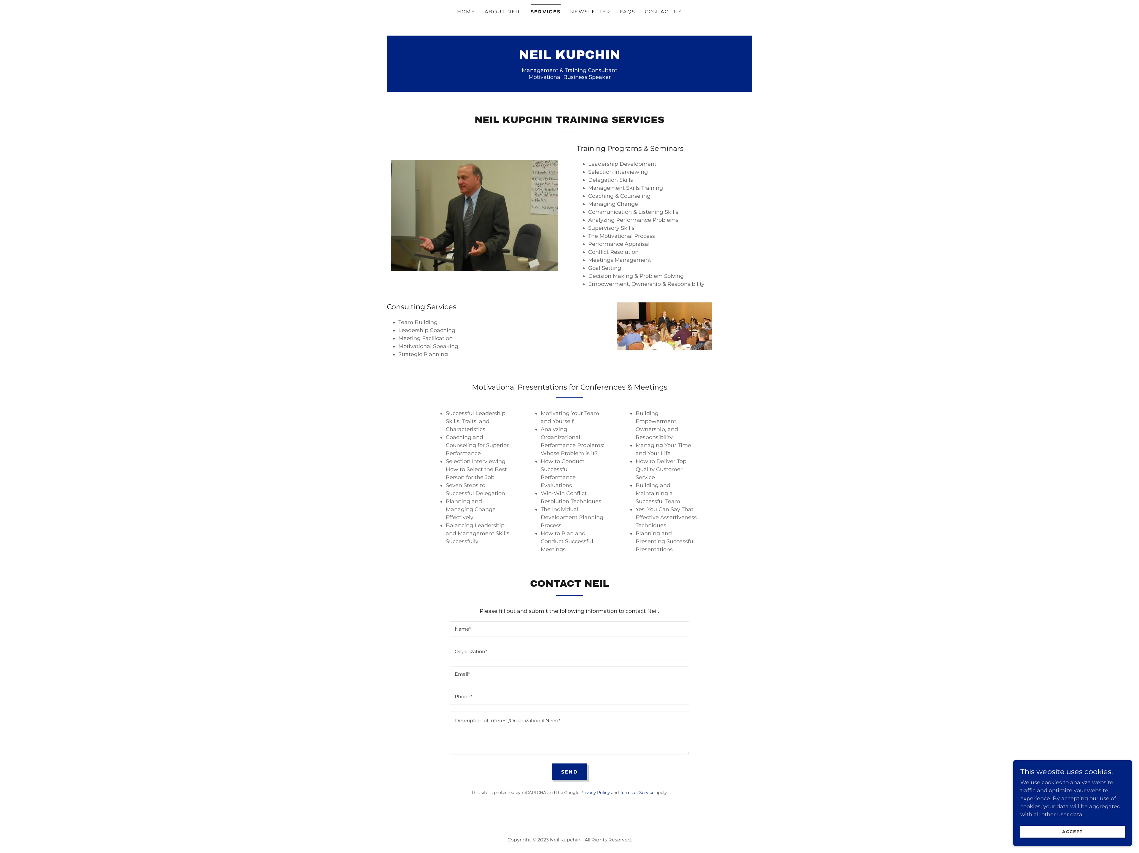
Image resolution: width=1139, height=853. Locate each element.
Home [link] (466, 12)
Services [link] (546, 12)
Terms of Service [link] (637, 792)
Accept (1072, 831)
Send (569, 772)
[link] (569, 57)
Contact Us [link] (663, 12)
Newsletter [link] (590, 12)
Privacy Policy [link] (595, 792)
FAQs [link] (627, 12)
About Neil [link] (503, 12)
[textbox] (569, 629)
